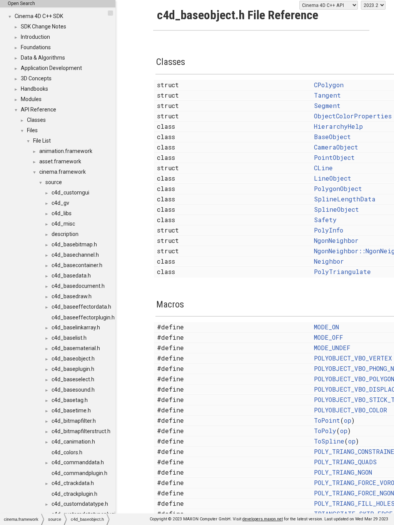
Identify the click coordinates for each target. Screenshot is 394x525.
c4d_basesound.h (73, 390)
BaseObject (332, 137)
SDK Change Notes (43, 26)
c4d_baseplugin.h (73, 369)
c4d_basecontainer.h (77, 265)
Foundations (36, 47)
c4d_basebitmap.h (74, 244)
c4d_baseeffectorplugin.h (83, 317)
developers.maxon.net (262, 519)
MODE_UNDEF (332, 348)
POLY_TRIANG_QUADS (345, 462)
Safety (325, 220)
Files (32, 130)
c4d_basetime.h (71, 410)
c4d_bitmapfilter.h (74, 421)
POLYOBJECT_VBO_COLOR (350, 410)
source (53, 182)
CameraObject (336, 147)
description (65, 234)
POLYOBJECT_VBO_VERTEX (353, 358)
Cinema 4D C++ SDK (39, 16)
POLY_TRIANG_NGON (343, 472)
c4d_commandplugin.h (79, 473)
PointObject (334, 157)
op (347, 420)
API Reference (38, 109)
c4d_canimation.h (73, 442)
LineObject (332, 178)
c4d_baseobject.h (73, 359)
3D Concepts (36, 78)
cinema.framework (62, 172)
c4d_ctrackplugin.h (74, 494)
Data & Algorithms (43, 58)
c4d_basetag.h (70, 400)
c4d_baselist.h (69, 338)
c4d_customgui (70, 192)
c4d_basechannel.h (75, 255)
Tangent (327, 95)
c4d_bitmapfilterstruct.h (81, 431)
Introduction (35, 37)
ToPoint (327, 420)
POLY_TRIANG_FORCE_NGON (354, 493)
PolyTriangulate (342, 271)
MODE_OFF (328, 337)
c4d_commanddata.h (78, 462)
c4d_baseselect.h (73, 379)
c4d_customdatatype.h (80, 504)
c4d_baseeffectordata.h (81, 307)
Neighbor (329, 261)
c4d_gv (60, 203)
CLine (323, 168)
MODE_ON (326, 327)
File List (42, 141)
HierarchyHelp (338, 126)
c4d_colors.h (67, 452)
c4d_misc (63, 224)
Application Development (51, 68)
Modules (31, 99)
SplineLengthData (345, 199)
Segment (327, 105)
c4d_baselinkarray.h (76, 327)
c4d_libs (62, 213)
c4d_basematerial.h (76, 348)
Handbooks (34, 89)
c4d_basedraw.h (72, 296)
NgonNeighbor (336, 240)
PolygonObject (338, 188)
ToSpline (329, 441)
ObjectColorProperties (353, 116)
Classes (36, 120)
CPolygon (329, 85)
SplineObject (336, 209)
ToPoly (325, 431)
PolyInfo (328, 230)
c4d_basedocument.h (78, 286)
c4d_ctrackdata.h (73, 483)
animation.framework (65, 151)
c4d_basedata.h (71, 275)
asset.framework (60, 161)
